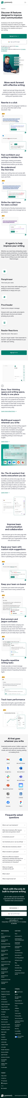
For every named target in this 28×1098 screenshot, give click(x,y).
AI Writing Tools (4, 1017)
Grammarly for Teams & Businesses (19, 939)
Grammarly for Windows (4, 940)
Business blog (18, 970)
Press (16, 1005)
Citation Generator (5, 1004)
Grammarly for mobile (4, 972)
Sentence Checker (5, 1057)
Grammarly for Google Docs (4, 968)
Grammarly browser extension (6, 947)
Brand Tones (4, 1039)
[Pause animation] (2, 386)
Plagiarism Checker (5, 994)
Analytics (3, 1037)
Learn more (4, 441)
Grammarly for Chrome (4, 951)
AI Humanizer (4, 1002)
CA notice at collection (17, 1025)
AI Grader (3, 1047)
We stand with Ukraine (18, 997)
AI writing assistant (19, 957)
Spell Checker (4, 1054)
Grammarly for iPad (5, 979)
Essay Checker (4, 1007)
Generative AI (18, 955)
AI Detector (4, 999)
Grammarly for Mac (5, 944)
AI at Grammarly (19, 952)
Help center (4, 1075)
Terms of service (18, 1018)
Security (17, 1028)
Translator (3, 1012)
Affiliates (17, 1008)
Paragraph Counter (5, 1027)
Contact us (3, 1078)
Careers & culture (19, 1003)
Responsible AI (18, 1000)
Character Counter (5, 1024)
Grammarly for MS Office (5, 965)
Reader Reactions (5, 1049)
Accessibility (17, 1031)
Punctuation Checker (4, 1060)
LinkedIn (5, 1088)
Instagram (5, 1083)
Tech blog (17, 965)
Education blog (18, 968)
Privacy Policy (4, 49)
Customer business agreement (19, 1021)
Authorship (3, 1042)
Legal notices (18, 1033)
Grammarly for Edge (6, 961)
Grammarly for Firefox (4, 958)
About (16, 994)
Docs (2, 933)
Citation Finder (4, 1044)
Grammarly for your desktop (5, 937)
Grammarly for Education (18, 947)
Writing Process (18, 960)
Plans (16, 933)
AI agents (3, 996)
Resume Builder (4, 1052)
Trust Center (18, 1013)
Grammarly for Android (4, 983)
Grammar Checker (5, 991)
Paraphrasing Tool (5, 1009)
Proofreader (4, 1067)
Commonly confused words (19, 973)
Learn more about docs (8, 411)
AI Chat (3, 1014)
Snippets (3, 1034)
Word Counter (4, 1022)
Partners (17, 1011)
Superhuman (20, 992)
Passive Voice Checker (4, 1064)
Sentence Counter (5, 1029)
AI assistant (17, 950)
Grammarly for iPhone (4, 976)
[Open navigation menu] (25, 2)
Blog (16, 962)
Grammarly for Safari (4, 954)
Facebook (5, 1081)
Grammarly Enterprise (17, 943)
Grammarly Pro (18, 936)
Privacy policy (18, 1016)
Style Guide (3, 1032)
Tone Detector (4, 1019)
